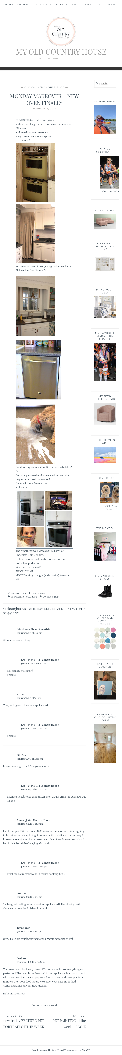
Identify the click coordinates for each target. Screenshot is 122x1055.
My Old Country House (61, 51)
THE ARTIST (24, 4)
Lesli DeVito (38, 593)
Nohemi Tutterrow (14, 993)
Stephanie (23, 927)
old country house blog (44, 87)
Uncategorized (50, 597)
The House (42, 4)
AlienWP (86, 1050)
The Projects (64, 4)
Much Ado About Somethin (34, 629)
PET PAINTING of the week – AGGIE (69, 1022)
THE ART (8, 4)
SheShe (22, 755)
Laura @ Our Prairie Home (33, 820)
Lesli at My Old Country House (40, 659)
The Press (86, 4)
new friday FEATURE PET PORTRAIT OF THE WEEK (23, 1022)
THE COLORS (104, 4)
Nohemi (22, 958)
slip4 (20, 694)
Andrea (21, 893)
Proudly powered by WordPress (47, 1050)
